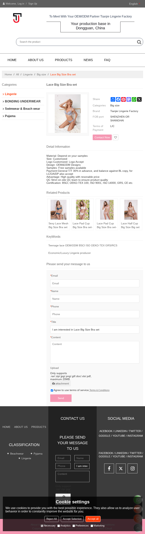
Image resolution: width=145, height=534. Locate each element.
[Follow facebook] (109, 468)
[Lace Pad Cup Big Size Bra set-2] (107, 210)
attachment (62, 383)
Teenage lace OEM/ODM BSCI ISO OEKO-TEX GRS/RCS (82, 245)
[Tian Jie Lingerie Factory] (17, 18)
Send (61, 398)
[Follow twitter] (121, 468)
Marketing (99, 525)
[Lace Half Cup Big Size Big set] (131, 210)
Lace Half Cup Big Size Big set (130, 225)
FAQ (107, 60)
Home (12, 60)
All (17, 74)
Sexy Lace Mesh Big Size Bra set (58, 225)
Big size (41, 74)
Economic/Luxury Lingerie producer (69, 252)
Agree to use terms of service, (82, 390)
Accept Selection (72, 518)
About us (36, 60)
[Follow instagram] (132, 468)
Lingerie (28, 74)
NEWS (88, 60)
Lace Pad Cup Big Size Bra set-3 (83, 225)
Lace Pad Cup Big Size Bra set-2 (107, 225)
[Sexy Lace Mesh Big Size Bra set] (59, 210)
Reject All (51, 518)
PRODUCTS (63, 60)
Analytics (65, 525)
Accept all (93, 518)
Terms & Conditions (99, 390)
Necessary (50, 525)
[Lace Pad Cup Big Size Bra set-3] (83, 210)
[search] (139, 42)
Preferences (82, 525)
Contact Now (102, 137)
